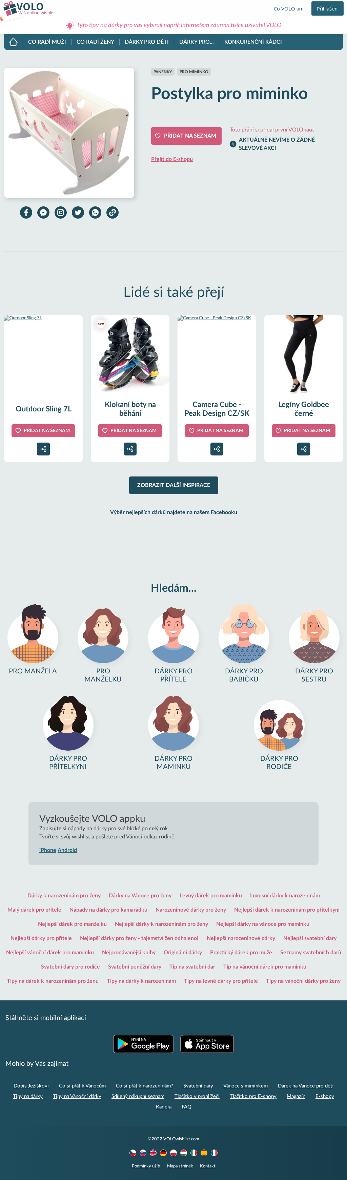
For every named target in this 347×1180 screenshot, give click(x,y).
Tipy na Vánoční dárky (77, 1096)
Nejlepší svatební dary (309, 938)
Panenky (163, 72)
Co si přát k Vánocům (82, 1086)
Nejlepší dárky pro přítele (41, 938)
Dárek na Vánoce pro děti (305, 1086)
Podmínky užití (146, 1166)
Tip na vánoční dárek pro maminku (264, 967)
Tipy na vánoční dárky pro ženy (303, 981)
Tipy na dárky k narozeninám (141, 981)
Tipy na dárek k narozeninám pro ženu (53, 981)
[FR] (214, 1153)
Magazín (296, 1096)
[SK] (143, 1153)
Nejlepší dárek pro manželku (72, 924)
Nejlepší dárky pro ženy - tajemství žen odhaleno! (139, 938)
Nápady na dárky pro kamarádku (108, 910)
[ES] (204, 1153)
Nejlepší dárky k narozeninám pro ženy (161, 924)
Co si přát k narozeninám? (144, 1086)
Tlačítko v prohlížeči (197, 1096)
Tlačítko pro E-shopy (253, 1096)
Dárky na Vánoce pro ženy (140, 895)
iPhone (47, 850)
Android (67, 850)
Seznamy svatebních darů (310, 952)
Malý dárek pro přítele (34, 910)
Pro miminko (194, 72)
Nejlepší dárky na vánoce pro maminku (262, 924)
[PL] (173, 1153)
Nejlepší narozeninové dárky (241, 938)
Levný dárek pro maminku (211, 895)
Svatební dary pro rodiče (70, 967)
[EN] (153, 1153)
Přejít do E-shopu (172, 159)
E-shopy (324, 1096)
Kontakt (208, 1166)
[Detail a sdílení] (43, 449)
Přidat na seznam (190, 136)
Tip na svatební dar (192, 967)
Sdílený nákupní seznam (137, 1096)
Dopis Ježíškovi (31, 1086)
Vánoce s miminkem (245, 1086)
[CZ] (132, 1153)
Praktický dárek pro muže (241, 952)
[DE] (163, 1153)
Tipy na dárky (28, 1096)
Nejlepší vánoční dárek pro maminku (50, 952)
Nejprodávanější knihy (129, 952)
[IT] (193, 1153)
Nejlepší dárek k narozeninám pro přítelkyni (287, 910)
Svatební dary (198, 1086)
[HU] (183, 1153)
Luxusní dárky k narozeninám (285, 895)
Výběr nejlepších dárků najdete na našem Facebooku (173, 512)
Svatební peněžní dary (134, 967)
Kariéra (163, 1107)
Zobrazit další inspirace (173, 485)
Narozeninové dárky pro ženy (191, 910)
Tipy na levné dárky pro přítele (221, 981)
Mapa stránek (180, 1166)
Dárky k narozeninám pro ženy (64, 895)
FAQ (186, 1107)
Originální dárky (183, 952)
